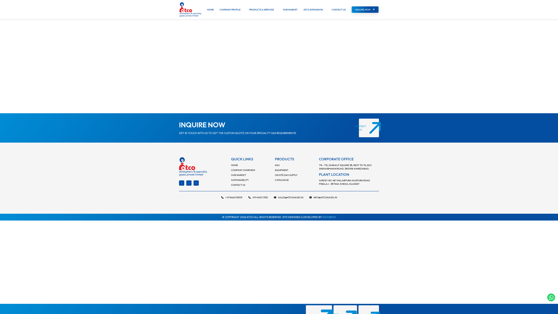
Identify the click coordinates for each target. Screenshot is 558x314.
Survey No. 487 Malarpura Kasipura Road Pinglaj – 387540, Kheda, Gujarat (344, 182)
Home (210, 9)
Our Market (290, 9)
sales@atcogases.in (290, 197)
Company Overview (243, 170)
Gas (277, 165)
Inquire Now (363, 9)
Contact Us (339, 9)
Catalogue (282, 180)
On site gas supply (286, 175)
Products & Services (261, 9)
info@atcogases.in (325, 197)
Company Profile (230, 9)
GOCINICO (329, 217)
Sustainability (240, 180)
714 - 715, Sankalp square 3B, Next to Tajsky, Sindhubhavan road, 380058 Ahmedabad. (345, 167)
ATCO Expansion (313, 9)
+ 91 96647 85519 (233, 197)
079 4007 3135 (260, 197)
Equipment (281, 170)
